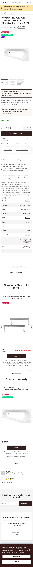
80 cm (28, 222)
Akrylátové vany (24, 205)
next (31, 327)
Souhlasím (16, 562)
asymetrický (26, 247)
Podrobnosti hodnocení (22, 27)
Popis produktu (8, 150)
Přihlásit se (25, 503)
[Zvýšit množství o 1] (30, 127)
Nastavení (16, 556)
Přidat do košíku (16, 133)
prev (1, 327)
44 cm (28, 226)
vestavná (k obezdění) (27, 241)
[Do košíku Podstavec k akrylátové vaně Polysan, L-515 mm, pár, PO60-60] (16, 356)
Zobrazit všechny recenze (20, 474)
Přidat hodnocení (16, 273)
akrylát (27, 235)
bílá (28, 231)
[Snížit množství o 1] (24, 127)
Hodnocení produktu (22, 150)
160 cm (27, 218)
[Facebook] (17, 535)
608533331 (18, 525)
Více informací (7, 113)
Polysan (8, 140)
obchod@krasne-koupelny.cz (18, 523)
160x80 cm (26, 214)
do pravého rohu (25, 239)
